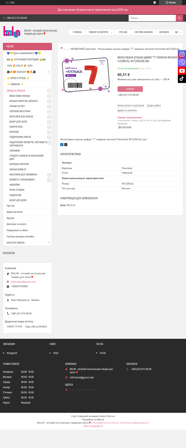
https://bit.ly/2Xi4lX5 (36, 326)
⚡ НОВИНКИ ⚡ (15, 84)
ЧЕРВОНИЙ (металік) (83, 48)
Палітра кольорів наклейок (20, 236)
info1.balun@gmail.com (23, 281)
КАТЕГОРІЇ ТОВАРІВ (16, 242)
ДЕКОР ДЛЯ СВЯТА (18, 121)
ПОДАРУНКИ (15, 195)
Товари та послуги (98, 32)
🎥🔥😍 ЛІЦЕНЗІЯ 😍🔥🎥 (21, 72)
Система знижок (144, 32)
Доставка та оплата (17, 224)
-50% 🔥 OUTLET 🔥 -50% (20, 65)
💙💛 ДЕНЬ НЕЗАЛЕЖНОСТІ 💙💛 (24, 53)
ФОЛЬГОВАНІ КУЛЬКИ (19, 96)
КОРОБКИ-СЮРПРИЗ (19, 164)
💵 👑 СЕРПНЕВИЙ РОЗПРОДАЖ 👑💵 (26, 59)
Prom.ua (110, 416)
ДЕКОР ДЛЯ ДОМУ (18, 200)
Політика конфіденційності (135, 423)
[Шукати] (179, 18)
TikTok (103, 353)
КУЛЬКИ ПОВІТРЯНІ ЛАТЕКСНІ (23, 101)
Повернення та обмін (17, 230)
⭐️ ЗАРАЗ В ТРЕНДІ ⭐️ (18, 78)
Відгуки (10, 218)
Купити (130, 89)
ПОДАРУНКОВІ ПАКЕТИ (20, 137)
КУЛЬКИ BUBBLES (17, 169)
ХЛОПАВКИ (14, 150)
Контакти (164, 32)
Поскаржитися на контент (106, 423)
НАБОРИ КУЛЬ (16, 126)
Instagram (12, 353)
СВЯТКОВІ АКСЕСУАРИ (19, 111)
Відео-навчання (15, 212)
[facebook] (61, 145)
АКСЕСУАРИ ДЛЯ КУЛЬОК (21, 116)
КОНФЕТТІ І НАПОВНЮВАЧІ (22, 179)
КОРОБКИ (14, 132)
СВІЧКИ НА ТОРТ (17, 106)
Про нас (123, 32)
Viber (55, 353)
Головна (77, 32)
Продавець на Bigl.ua (93, 419)
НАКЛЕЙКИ (14, 184)
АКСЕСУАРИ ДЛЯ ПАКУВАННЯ (23, 174)
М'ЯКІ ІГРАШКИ (16, 190)
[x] (65, 145)
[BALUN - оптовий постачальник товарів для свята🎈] (12, 32)
